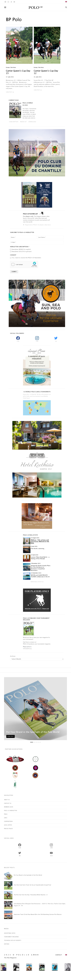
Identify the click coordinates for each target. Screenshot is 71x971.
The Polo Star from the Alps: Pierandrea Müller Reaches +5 (31, 894)
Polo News (13, 67)
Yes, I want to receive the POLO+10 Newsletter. (26, 257)
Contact (58, 955)
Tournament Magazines (11, 936)
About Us (7, 799)
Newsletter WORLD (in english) (21, 249)
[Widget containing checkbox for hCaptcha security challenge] (24, 264)
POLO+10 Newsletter (10, 810)
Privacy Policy (8, 828)
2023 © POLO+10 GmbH (21, 955)
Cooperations (8, 821)
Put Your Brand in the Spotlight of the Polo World (32, 732)
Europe (8, 67)
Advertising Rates (9, 933)
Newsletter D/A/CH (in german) (22, 251)
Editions (6, 944)
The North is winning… (38, 548)
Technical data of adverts (12, 940)
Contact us (7, 803)
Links (5, 817)
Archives (12, 656)
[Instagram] (8, 2)
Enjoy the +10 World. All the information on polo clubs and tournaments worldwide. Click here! (37, 396)
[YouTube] (14, 2)
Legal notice (8, 825)
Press (5, 814)
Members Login (8, 806)
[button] (10, 92)
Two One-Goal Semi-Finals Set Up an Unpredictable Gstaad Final (32, 885)
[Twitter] (11, 2)
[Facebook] (5, 2)
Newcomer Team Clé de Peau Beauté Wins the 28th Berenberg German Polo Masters (38, 914)
